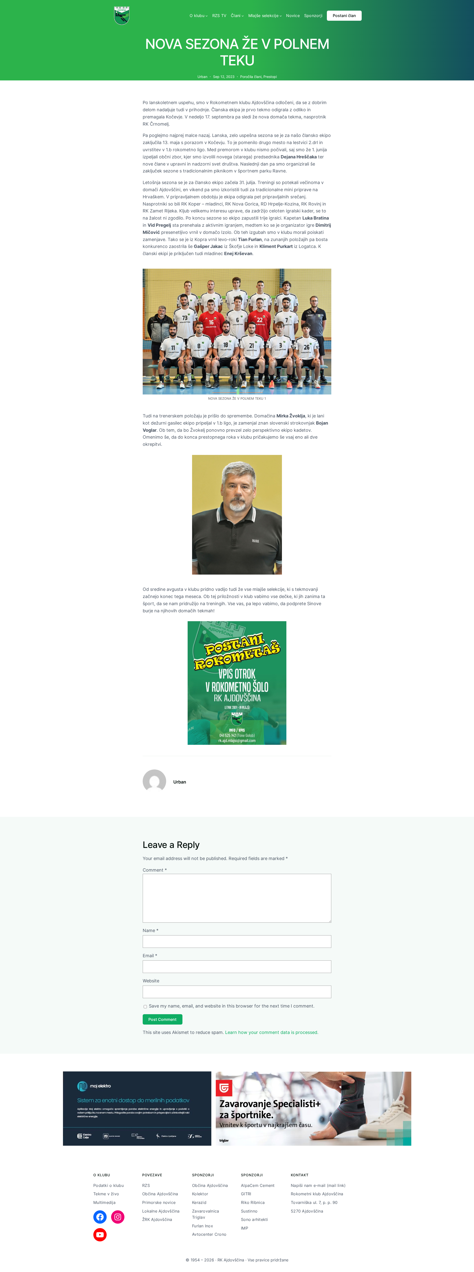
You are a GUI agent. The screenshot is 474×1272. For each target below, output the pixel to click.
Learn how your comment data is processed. (271, 1032)
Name (150, 930)
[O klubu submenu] (206, 16)
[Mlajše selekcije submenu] (280, 16)
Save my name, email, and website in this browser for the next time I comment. (232, 1006)
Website (151, 980)
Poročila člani (250, 77)
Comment (155, 870)
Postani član (344, 15)
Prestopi (270, 77)
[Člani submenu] (242, 16)
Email (150, 955)
